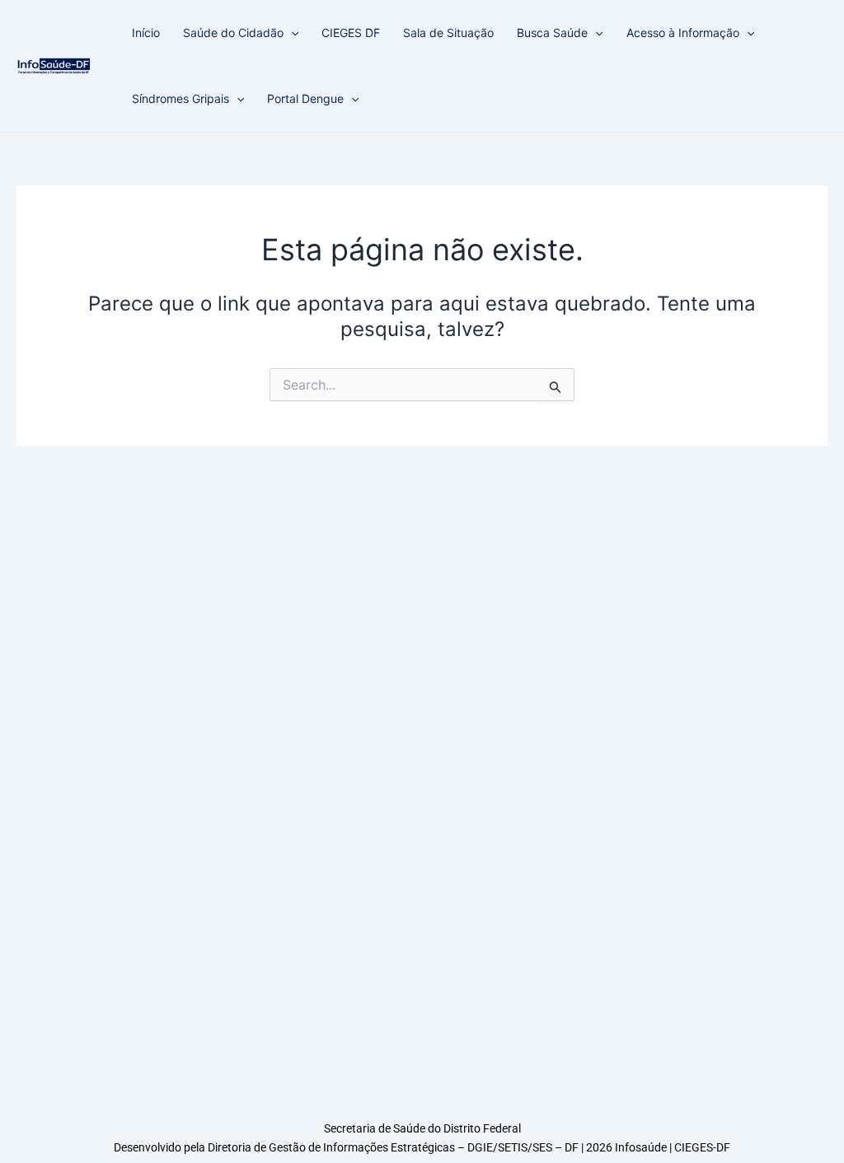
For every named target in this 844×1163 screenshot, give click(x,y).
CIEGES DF (350, 33)
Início (146, 33)
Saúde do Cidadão (233, 33)
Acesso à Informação (682, 33)
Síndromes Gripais (180, 98)
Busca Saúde (552, 33)
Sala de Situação (448, 33)
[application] (291, 33)
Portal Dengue (305, 98)
